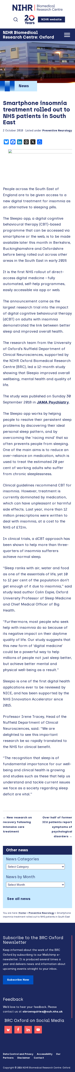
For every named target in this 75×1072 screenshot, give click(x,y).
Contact (39, 1057)
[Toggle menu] (67, 35)
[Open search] (15, 19)
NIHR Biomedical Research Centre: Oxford (37, 7)
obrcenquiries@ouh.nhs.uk (42, 1011)
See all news (18, 898)
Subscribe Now (18, 979)
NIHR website (51, 19)
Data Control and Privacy (18, 1054)
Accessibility (44, 1054)
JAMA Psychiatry (53, 402)
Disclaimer (23, 1057)
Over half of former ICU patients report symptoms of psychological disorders (57, 827)
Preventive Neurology (57, 130)
